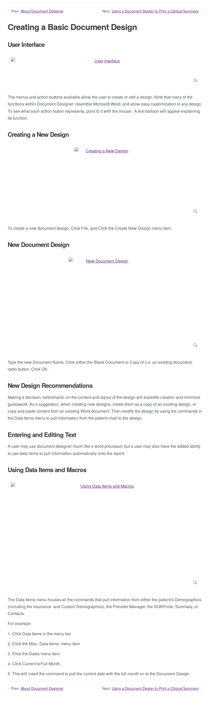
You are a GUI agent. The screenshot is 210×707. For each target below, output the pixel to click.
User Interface (26, 44)
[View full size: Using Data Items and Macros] (105, 535)
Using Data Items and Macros (47, 469)
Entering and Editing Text (42, 434)
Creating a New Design (38, 134)
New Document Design (38, 244)
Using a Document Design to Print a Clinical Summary (155, 11)
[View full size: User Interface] (105, 70)
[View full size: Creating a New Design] (105, 181)
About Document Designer (42, 11)
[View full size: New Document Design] (105, 303)
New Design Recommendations (50, 385)
